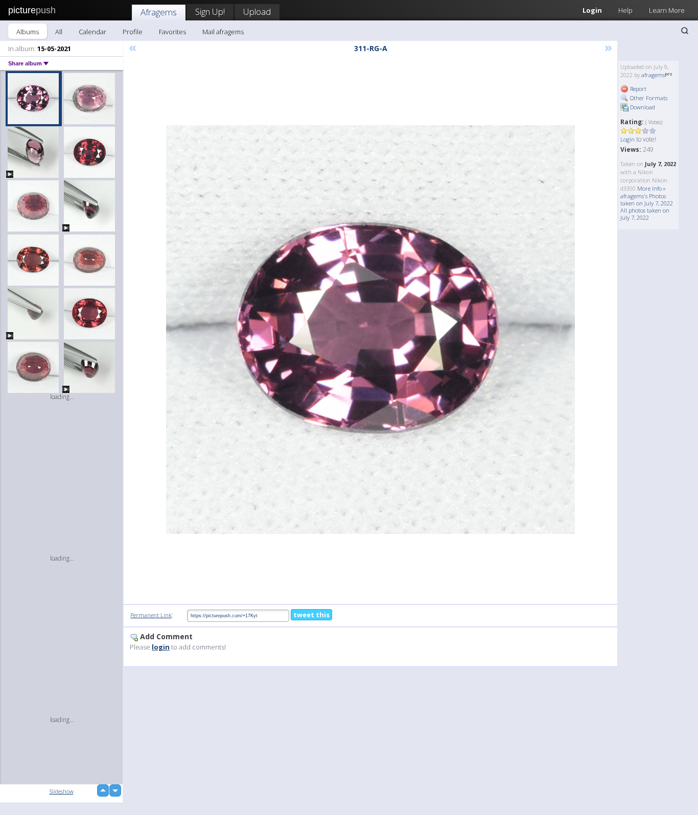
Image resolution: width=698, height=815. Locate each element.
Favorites (172, 31)
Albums (27, 31)
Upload (257, 11)
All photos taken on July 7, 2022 (644, 213)
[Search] (685, 30)
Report (637, 88)
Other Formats (648, 98)
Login (592, 10)
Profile (133, 31)
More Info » (651, 188)
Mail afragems (223, 31)
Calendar (92, 31)
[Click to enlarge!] (370, 329)
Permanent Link (151, 615)
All (58, 31)
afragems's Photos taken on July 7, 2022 (646, 199)
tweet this (311, 614)
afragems (653, 75)
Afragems (159, 12)
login (161, 646)
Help (625, 10)
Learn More (667, 10)
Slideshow (62, 791)
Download (642, 107)
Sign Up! (210, 11)
